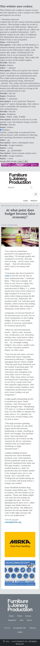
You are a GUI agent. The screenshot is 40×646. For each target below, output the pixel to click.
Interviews (13, 225)
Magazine (12, 620)
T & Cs (7, 628)
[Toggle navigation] (36, 194)
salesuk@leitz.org (13, 522)
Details (3, 161)
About (29, 620)
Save (20, 161)
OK (25, 161)
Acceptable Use (19, 628)
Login (25, 201)
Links (20, 632)
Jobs (21, 620)
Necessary (10, 19)
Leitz (7, 276)
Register (34, 201)
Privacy (33, 628)
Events (28, 616)
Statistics (6, 130)
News (19, 616)
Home (3, 225)
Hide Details (11, 161)
